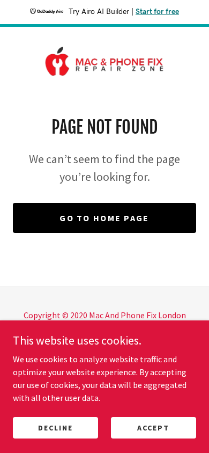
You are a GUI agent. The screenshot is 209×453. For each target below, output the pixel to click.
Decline (55, 427)
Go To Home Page (104, 218)
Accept (153, 427)
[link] (104, 61)
